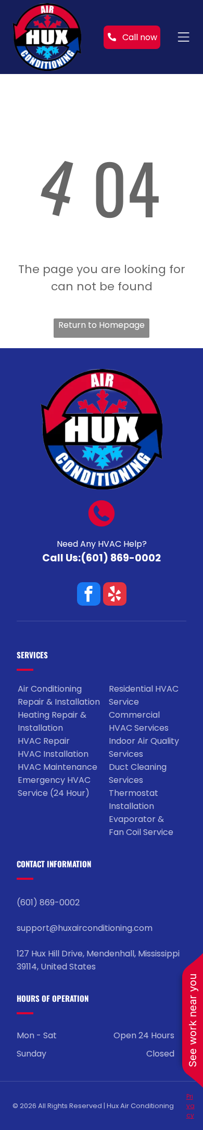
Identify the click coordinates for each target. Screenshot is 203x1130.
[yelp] (114, 595)
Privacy (190, 1106)
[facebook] (88, 595)
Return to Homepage (101, 325)
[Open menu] (183, 37)
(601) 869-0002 (121, 558)
